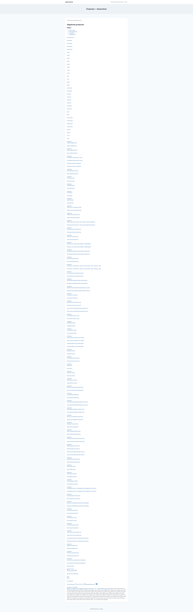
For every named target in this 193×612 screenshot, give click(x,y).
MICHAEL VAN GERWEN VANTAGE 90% (75, 416)
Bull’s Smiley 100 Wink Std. (72, 294)
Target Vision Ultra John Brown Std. (74, 532)
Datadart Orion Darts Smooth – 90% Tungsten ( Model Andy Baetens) (81, 221)
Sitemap (101, 608)
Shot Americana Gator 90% (72, 510)
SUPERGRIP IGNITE (71, 185)
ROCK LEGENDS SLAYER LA (72, 170)
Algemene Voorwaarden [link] (72, 588)
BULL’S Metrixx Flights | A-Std (73, 315)
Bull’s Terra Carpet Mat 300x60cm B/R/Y (75, 387)
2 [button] (71, 570)
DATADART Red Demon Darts (73, 552)
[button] (69, 570)
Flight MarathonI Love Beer (72, 480)
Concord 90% (69, 192)
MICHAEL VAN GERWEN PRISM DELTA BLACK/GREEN (78, 502)
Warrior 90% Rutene (71, 350)
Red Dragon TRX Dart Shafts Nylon (74, 229)
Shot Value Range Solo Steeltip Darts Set (75, 273)
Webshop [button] (71, 580)
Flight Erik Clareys (70, 565)
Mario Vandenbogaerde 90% (73, 258)
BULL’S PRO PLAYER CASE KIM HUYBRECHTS (76, 560)
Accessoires (69, 105)
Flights (68, 52)
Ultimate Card (70, 123)
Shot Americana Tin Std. (72, 517)
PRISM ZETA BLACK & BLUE (72, 423)
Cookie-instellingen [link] (97, 588)
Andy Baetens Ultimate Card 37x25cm (75, 157)
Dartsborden (69, 40)
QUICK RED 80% (70, 199)
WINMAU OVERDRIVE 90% (72, 545)
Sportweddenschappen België (117, 1)
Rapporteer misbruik (105, 588)
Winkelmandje (72, 34)
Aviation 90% (69, 365)
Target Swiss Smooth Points (72, 236)
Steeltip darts (69, 46)
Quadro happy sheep (71, 466)
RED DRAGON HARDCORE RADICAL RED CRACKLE (77, 280)
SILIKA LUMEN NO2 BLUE (72, 150)
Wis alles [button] (68, 37)
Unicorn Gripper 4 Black (71, 330)
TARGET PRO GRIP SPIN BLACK (73, 214)
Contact (125, 1)
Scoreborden (69, 87)
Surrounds (69, 93)
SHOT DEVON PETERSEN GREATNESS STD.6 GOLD (77, 401)
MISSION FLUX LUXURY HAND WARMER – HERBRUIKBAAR (79, 243)
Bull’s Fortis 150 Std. (71, 372)
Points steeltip (70, 117)
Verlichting (69, 99)
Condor (68, 64)
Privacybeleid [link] (79, 588)
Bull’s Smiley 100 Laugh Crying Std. (74, 302)
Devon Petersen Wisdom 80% (73, 394)
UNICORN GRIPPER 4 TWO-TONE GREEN (75, 343)
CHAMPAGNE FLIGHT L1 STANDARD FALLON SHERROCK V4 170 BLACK (81, 488)
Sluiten (68, 577)
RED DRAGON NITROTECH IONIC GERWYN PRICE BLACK (78, 251)
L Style (68, 70)
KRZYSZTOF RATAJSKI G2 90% (73, 358)
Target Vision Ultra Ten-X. (72, 380)
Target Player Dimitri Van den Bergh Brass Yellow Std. (78, 538)
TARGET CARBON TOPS (72, 142)
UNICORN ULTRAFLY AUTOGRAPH (74, 163)
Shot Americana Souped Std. (73, 524)
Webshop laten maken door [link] (87, 588)
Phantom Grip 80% (70, 178)
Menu (68, 576)
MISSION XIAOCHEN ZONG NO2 (73, 459)
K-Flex (68, 135)
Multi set (68, 129)
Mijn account (72, 30)
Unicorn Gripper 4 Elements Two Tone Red (75, 337)
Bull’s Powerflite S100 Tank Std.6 (73, 495)
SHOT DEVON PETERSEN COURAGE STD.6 (75, 409)
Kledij (68, 111)
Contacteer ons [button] (72, 584)
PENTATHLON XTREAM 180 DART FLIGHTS (76, 451)
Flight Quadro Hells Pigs (72, 473)
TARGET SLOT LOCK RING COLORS (74, 207)
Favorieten (72, 33)
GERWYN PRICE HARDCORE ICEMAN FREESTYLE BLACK (78, 287)
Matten (68, 82)
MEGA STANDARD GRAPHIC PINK (74, 431)
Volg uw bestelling (73, 31)
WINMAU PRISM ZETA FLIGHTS (73, 445)
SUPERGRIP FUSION (71, 322)
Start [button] (68, 580)
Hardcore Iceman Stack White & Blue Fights (75, 438)
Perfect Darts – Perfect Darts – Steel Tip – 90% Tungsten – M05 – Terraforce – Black (84, 265)
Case (68, 76)
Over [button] (68, 584)
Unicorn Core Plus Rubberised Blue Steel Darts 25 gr (77, 308)
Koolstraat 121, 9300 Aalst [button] (72, 587)
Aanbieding (69, 141)
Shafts (68, 58)
